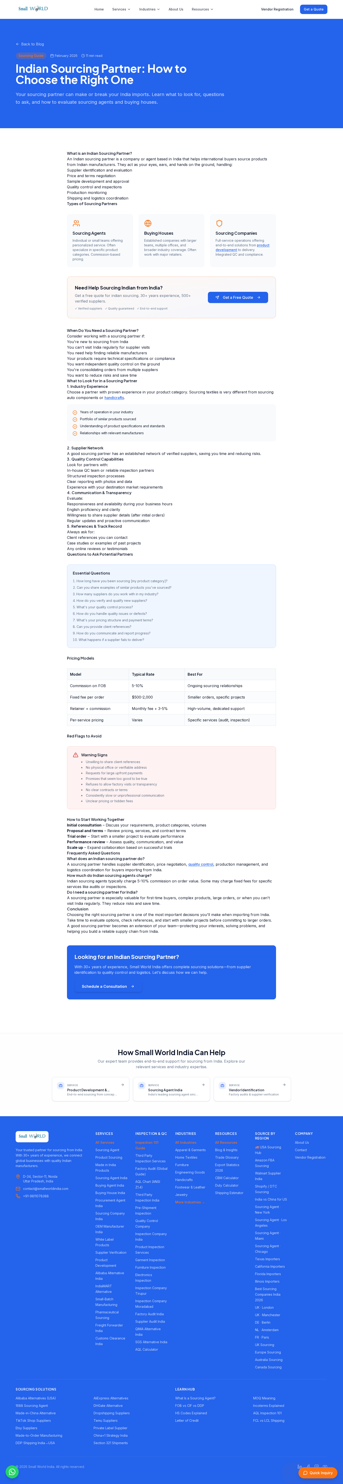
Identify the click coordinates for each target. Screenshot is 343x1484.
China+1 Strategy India (111, 1435)
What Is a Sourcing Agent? (195, 1398)
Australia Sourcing (269, 1360)
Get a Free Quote (238, 297)
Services (119, 9)
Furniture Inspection (150, 1267)
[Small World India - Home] (33, 9)
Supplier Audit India (150, 1321)
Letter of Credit (187, 1420)
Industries (147, 9)
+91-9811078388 (36, 1196)
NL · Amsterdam (267, 1330)
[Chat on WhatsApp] (12, 1471)
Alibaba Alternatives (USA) (36, 1398)
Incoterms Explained (268, 1406)
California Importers (270, 1266)
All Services (104, 1142)
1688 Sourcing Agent (32, 1406)
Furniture (182, 1165)
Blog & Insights (226, 1150)
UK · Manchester (267, 1315)
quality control (200, 864)
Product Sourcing (108, 1157)
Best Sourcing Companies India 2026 (267, 1294)
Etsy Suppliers (26, 1428)
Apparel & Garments (190, 1150)
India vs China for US (271, 1199)
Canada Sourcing (268, 1367)
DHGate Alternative (108, 1406)
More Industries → (190, 1202)
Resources (200, 9)
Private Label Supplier (110, 1428)
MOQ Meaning (264, 1398)
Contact (301, 1150)
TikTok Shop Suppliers (33, 1420)
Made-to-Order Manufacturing (39, 1435)
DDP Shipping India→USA (35, 1443)
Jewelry (181, 1195)
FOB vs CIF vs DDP (189, 1406)
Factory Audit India (149, 1314)
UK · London (264, 1307)
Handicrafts (184, 1180)
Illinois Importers (267, 1281)
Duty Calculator (226, 1185)
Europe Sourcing (268, 1352)
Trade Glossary (227, 1157)
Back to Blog (32, 44)
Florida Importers (268, 1274)
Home (99, 9)
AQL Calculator (146, 1349)
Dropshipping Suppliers (112, 1413)
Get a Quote (314, 9)
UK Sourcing (264, 1345)
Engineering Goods (190, 1172)
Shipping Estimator (229, 1193)
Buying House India (110, 1193)
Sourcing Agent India (111, 1178)
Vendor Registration (277, 9)
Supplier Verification (110, 1252)
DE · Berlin (262, 1322)
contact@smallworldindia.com (45, 1189)
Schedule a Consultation (104, 986)
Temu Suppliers (106, 1420)
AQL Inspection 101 (267, 1413)
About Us (176, 9)
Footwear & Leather (190, 1187)
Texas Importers (267, 1259)
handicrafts (114, 397)
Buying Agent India (109, 1185)
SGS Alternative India (151, 1342)
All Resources (226, 1142)
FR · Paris (262, 1337)
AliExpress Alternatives (111, 1398)
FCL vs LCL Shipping (268, 1420)
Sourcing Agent (107, 1150)
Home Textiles (186, 1157)
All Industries (185, 1142)
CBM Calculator (227, 1178)
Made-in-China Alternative (36, 1413)
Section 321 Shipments (111, 1443)
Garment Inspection (150, 1260)
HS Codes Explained (191, 1413)
